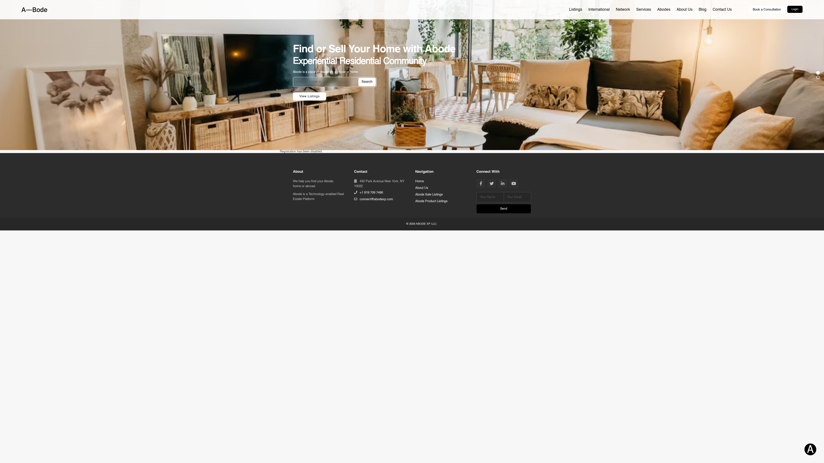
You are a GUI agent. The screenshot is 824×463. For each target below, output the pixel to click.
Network (623, 10)
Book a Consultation (767, 9)
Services (643, 10)
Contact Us (722, 10)
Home (419, 181)
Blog (702, 10)
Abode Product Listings (431, 201)
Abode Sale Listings (429, 194)
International (599, 10)
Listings (575, 10)
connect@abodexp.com (376, 199)
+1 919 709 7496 (371, 192)
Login (795, 9)
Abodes (663, 10)
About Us (684, 10)
